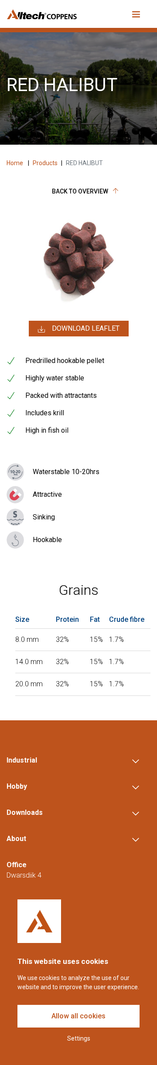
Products (45, 162)
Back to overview (80, 191)
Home (15, 162)
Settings (78, 1038)
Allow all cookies (78, 1016)
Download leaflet (85, 328)
